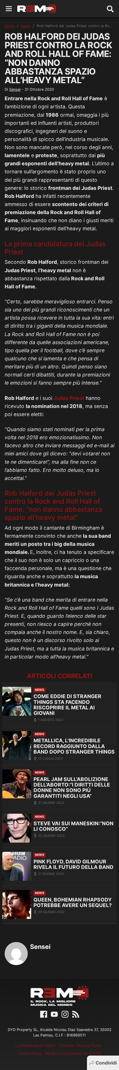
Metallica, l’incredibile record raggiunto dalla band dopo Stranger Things (74, 746)
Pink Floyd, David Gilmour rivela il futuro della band (74, 864)
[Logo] (36, 8)
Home (10, 26)
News (26, 26)
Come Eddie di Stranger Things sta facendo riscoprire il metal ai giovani (67, 704)
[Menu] (9, 9)
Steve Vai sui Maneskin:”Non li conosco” (74, 826)
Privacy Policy (89, 1045)
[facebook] (43, 1014)
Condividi (106, 1063)
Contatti (67, 1045)
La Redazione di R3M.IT (35, 1045)
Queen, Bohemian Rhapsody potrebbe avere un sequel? (73, 902)
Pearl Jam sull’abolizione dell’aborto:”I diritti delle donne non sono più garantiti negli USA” (72, 787)
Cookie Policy (30, 1053)
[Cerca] (110, 8)
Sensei (15, 89)
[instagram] (65, 1014)
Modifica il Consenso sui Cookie (73, 1053)
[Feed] (75, 1014)
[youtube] (54, 1014)
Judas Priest (68, 398)
